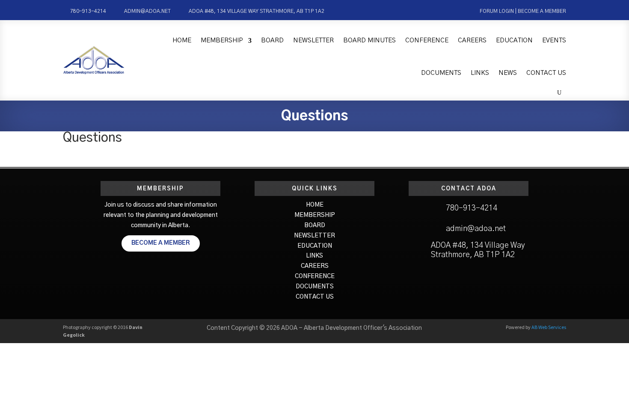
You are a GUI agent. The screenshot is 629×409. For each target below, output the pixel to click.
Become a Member (542, 11)
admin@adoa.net (147, 11)
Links (480, 73)
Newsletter (313, 40)
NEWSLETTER (314, 236)
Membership (222, 40)
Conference (426, 40)
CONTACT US (315, 297)
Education (514, 40)
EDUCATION (314, 246)
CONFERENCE (315, 276)
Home (181, 40)
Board (272, 40)
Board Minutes (369, 40)
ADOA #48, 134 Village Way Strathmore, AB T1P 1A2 (256, 11)
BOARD (314, 225)
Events (554, 40)
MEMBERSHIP (314, 215)
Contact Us (546, 73)
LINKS (314, 256)
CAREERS (315, 266)
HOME (314, 205)
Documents (441, 73)
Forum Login (497, 11)
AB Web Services (548, 327)
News (507, 73)
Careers (472, 40)
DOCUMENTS (315, 287)
